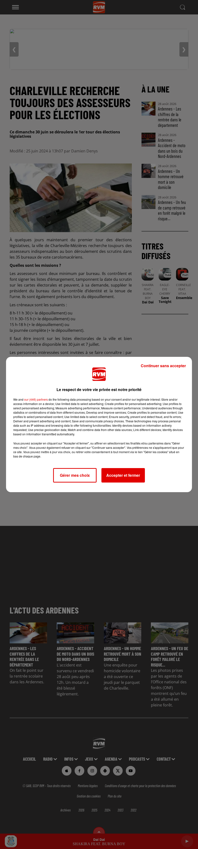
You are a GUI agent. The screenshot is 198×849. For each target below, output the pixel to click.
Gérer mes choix (75, 475)
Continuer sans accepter (163, 365)
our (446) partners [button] (36, 399)
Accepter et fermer (123, 475)
